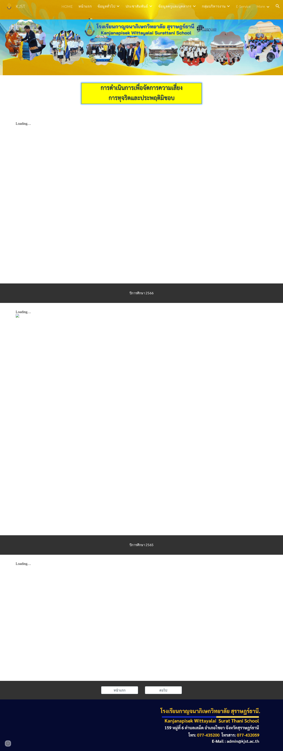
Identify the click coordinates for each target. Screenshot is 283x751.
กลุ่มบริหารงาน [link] (214, 6)
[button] (277, 6)
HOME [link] (67, 6)
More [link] (260, 6)
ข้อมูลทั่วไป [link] (106, 6)
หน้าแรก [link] (85, 6)
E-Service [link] (243, 6)
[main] (141, 293)
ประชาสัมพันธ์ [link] (137, 6)
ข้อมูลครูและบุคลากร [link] (174, 6)
